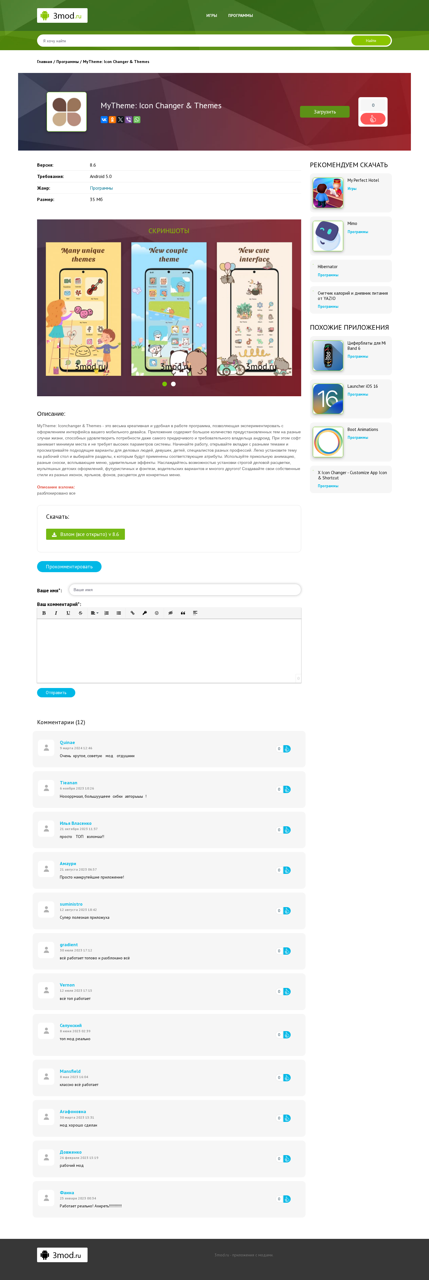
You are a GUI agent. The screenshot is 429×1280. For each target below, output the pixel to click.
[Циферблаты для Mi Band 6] (328, 355)
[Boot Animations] (328, 442)
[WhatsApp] (136, 119)
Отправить (56, 692)
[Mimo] (328, 236)
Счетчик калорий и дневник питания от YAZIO (353, 296)
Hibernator (328, 266)
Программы (240, 15)
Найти (371, 40)
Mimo (352, 223)
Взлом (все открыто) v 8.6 (89, 534)
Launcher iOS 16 (363, 386)
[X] (120, 119)
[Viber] (128, 119)
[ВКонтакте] (104, 119)
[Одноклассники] (112, 119)
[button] (164, 384)
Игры (211, 15)
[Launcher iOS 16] (328, 399)
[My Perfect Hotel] (328, 193)
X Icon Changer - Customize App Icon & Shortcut (352, 475)
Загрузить (325, 111)
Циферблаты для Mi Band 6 (367, 345)
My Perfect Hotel (363, 180)
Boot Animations (363, 429)
